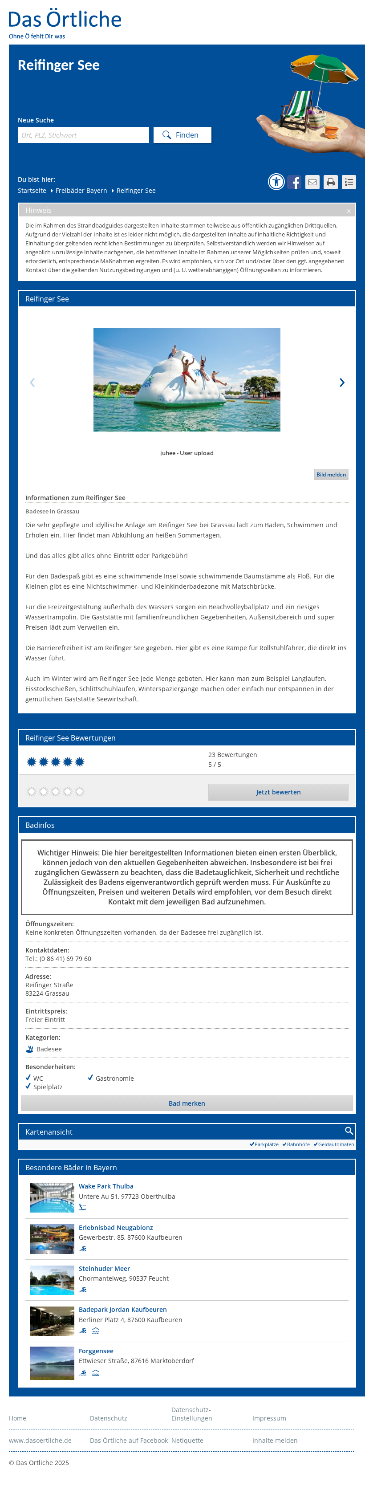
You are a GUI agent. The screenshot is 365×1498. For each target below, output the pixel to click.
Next (341, 380)
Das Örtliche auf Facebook (129, 1440)
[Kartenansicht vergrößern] (349, 1131)
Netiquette (187, 1440)
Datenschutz (108, 1418)
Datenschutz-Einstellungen (191, 1413)
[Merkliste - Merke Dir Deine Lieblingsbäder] (349, 182)
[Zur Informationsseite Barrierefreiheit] (276, 181)
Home (17, 1418)
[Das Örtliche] (69, 13)
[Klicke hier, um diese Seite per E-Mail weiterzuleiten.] (312, 182)
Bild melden (331, 474)
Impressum (269, 1418)
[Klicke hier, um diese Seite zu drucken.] (331, 182)
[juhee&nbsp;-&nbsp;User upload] (187, 380)
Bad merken (187, 1103)
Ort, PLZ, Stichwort (57, 121)
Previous (32, 380)
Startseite (32, 190)
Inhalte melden (275, 1440)
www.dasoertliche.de (40, 1440)
